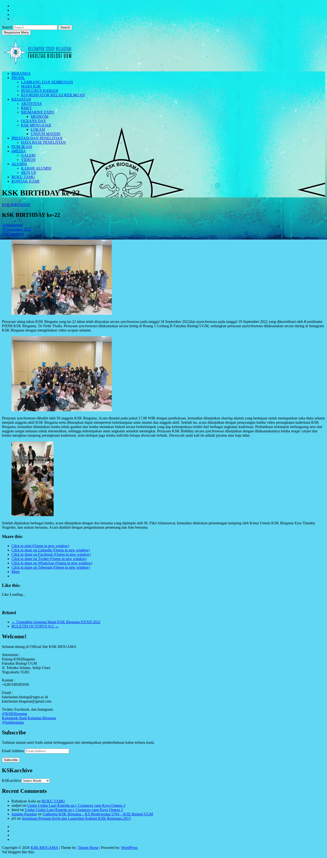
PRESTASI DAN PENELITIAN (36, 138)
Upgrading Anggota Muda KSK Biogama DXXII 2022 (55, 622)
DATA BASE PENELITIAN (43, 142)
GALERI (28, 155)
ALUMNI (19, 164)
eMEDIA (18, 151)
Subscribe (11, 760)
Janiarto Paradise (24, 814)
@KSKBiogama (14, 714)
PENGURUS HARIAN (39, 91)
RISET (26, 108)
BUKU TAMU (23, 177)
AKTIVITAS (31, 104)
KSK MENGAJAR (36, 125)
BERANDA (21, 73)
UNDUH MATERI (45, 134)
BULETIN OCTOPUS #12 (35, 626)
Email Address (13, 751)
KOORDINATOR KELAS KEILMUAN (53, 95)
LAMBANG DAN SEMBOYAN (47, 82)
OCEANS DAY (33, 121)
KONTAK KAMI (25, 181)
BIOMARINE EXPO (37, 112)
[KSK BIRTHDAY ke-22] (61, 313)
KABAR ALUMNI (36, 168)
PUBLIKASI (21, 147)
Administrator (12, 225)
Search (7, 27)
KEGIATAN (21, 99)
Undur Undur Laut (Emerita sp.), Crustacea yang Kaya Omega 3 (76, 805)
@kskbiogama (13, 722)
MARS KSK (31, 86)
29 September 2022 (16, 229)
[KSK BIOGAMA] (38, 63)
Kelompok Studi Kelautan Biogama (29, 718)
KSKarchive (11, 780)
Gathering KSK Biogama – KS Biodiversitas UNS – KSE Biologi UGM (98, 814)
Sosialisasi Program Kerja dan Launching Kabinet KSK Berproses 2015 (76, 818)
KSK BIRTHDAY (16, 205)
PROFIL (18, 78)
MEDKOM (39, 116)
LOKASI (38, 129)
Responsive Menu (16, 32)
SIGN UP (28, 173)
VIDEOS (28, 160)
